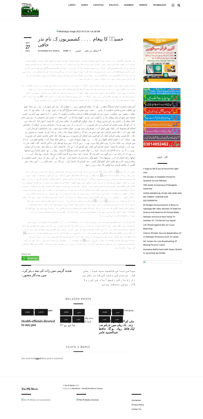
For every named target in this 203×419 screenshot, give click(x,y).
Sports (143, 5)
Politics (113, 5)
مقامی (78, 319)
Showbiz (129, 5)
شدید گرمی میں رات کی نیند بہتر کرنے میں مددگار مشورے (46, 272)
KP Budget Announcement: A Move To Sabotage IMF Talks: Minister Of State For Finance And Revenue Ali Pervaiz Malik (162, 209)
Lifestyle (98, 5)
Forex (84, 5)
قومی (66, 319)
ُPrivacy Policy (138, 405)
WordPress (76, 389)
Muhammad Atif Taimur (49, 51)
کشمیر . (78, 51)
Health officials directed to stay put (38, 323)
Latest (72, 5)
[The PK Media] (30, 15)
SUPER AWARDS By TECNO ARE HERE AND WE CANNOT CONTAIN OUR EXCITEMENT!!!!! (162, 197)
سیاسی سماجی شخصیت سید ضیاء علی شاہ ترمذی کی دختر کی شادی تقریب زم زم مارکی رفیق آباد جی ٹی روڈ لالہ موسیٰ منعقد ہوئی (108, 277)
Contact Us (136, 409)
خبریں (79, 312)
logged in (39, 358)
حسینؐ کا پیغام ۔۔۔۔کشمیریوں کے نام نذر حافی (80, 41)
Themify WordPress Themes (92, 389)
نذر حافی (88, 51)
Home (65, 51)
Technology (159, 5)
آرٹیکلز (95, 51)
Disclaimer (136, 400)
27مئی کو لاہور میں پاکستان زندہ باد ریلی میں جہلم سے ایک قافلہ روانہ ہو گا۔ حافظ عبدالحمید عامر (117, 326)
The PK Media (69, 385)
